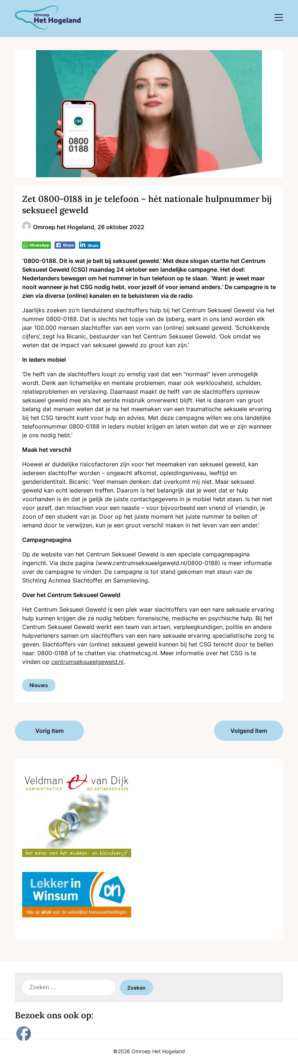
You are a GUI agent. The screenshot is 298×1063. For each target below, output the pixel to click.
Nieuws (38, 685)
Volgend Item (248, 730)
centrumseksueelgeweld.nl (87, 661)
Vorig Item (49, 730)
